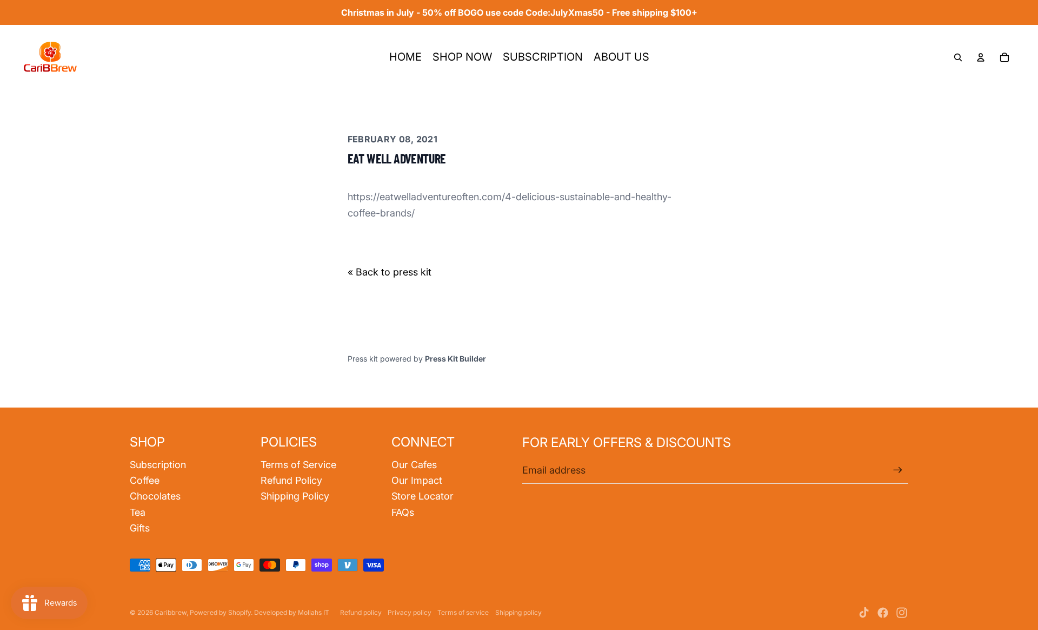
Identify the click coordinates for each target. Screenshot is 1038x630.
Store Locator (422, 496)
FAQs (402, 512)
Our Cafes (414, 464)
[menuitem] (405, 57)
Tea (137, 512)
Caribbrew (171, 612)
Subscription (158, 464)
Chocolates (155, 496)
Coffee (144, 480)
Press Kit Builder (455, 358)
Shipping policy (518, 612)
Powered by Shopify (220, 612)
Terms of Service (298, 464)
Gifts (140, 528)
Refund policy (361, 612)
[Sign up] (897, 470)
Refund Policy (291, 480)
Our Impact (416, 480)
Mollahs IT (313, 612)
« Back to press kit (389, 272)
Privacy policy (409, 612)
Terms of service (463, 612)
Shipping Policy (295, 496)
